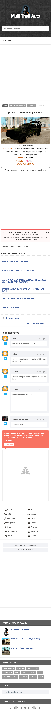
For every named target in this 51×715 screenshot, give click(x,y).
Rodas (33, 523)
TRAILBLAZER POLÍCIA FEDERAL (15, 262)
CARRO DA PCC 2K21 (10, 308)
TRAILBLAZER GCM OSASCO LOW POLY (18, 271)
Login (41, 677)
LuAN (14, 339)
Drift (17, 672)
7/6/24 (39, 419)
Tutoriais (34, 527)
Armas (33, 510)
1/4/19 (39, 338)
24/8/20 (38, 371)
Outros (33, 536)
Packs (33, 518)
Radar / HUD (35, 531)
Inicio (5, 106)
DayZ (40, 672)
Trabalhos (8, 672)
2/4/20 (39, 354)
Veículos (10, 510)
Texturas (10, 536)
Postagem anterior (36, 323)
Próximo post (12, 318)
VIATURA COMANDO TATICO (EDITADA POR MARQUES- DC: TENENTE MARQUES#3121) (24, 281)
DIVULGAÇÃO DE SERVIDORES (25, 545)
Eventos (33, 677)
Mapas (33, 514)
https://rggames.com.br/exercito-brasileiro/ (28, 170)
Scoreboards (9, 668)
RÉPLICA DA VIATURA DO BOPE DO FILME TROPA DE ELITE (23, 290)
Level (24, 672)
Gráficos (10, 514)
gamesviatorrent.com (20, 419)
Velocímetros (12, 531)
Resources (11, 518)
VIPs (36, 668)
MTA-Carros (31, 106)
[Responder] (5, 343)
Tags (15, 677)
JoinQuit (32, 672)
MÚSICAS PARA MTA (25, 550)
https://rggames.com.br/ (17, 106)
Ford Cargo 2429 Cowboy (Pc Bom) (25, 639)
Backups (7, 677)
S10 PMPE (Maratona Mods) (23, 648)
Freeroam (20, 668)
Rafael (14, 354)
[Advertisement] (25, 73)
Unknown (16, 372)
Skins (9, 527)
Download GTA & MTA (20, 629)
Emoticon (9, 445)
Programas (11, 523)
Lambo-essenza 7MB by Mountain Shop (18, 298)
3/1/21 (39, 389)
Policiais (23, 677)
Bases (29, 668)
